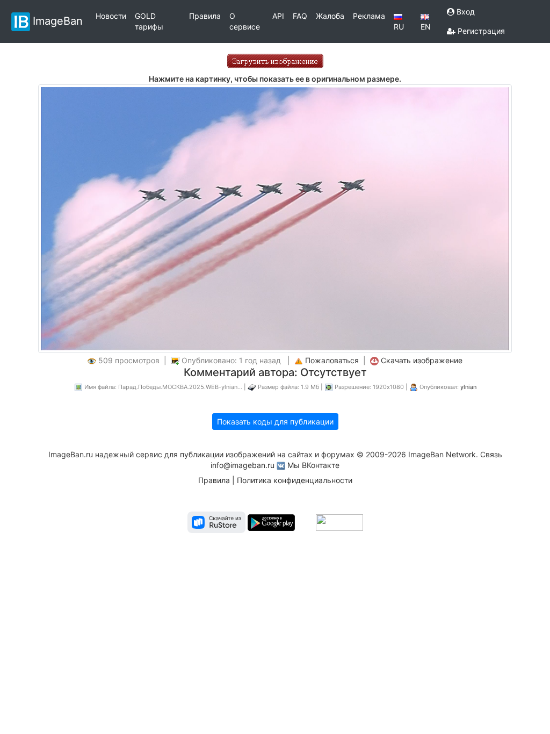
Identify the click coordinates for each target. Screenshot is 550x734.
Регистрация (480, 30)
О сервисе (244, 21)
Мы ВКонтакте (313, 465)
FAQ (300, 15)
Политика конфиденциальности (294, 480)
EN (426, 26)
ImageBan (58, 20)
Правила (205, 15)
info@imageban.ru (242, 465)
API (278, 15)
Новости (111, 15)
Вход (464, 11)
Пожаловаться (332, 360)
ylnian (468, 387)
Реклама (369, 15)
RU (399, 26)
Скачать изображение (421, 360)
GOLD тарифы (149, 21)
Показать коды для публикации (275, 421)
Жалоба (330, 15)
